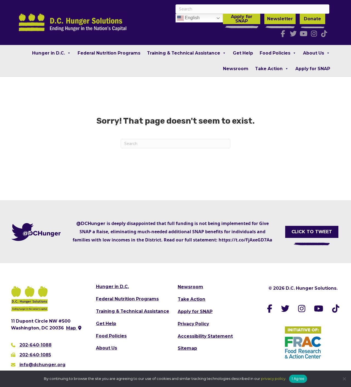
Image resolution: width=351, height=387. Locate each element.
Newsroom (235, 68)
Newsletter (280, 18)
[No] (344, 379)
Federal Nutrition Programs (109, 53)
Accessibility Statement (205, 336)
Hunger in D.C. (48, 53)
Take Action (269, 68)
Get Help (243, 53)
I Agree (298, 378)
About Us (313, 53)
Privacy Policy (193, 323)
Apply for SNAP (241, 19)
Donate (312, 18)
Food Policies (275, 53)
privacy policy (273, 378)
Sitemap (187, 348)
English (192, 17)
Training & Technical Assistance (183, 53)
